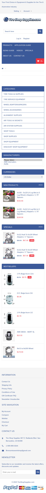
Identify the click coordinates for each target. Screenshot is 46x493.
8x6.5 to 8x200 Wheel (25, 348)
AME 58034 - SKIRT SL (26, 332)
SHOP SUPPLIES (10, 136)
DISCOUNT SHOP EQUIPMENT (16, 147)
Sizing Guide (8, 50)
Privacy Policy (7, 389)
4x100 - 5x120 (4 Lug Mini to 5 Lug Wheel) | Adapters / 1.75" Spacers (28, 195)
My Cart (5, 425)
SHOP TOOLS (9, 131)
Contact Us (19, 56)
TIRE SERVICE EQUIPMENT (14, 99)
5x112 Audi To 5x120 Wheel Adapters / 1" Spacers (27, 251)
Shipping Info (7, 385)
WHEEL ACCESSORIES (12, 110)
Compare (5, 415)
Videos (20, 50)
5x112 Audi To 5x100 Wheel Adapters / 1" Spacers (27, 236)
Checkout (5, 422)
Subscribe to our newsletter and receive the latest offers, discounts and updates (23, 465)
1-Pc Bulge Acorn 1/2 (25, 312)
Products (7, 45)
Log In (19, 38)
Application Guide (23, 45)
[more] (40, 185)
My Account (6, 411)
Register (26, 38)
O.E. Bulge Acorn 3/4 (25, 293)
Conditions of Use (8, 392)
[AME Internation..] (23, 162)
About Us (7, 56)
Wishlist (4, 418)
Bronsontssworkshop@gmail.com (18, 450)
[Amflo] (23, 164)
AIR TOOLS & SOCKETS (13, 120)
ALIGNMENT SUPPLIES (13, 115)
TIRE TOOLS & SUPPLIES (13, 94)
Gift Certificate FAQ (9, 396)
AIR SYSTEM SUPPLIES (13, 126)
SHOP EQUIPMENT (11, 142)
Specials (29, 50)
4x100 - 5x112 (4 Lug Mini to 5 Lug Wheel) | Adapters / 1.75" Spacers (28, 211)
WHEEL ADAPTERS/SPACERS (15, 105)
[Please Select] (23, 160)
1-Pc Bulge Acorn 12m (25, 274)
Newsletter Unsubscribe (10, 399)
